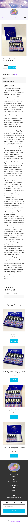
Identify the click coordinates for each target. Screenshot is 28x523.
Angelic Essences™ (7, 2)
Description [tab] (6, 78)
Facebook (14, 490)
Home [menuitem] (14, 476)
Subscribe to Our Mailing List (14, 6)
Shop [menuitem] (14, 479)
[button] (14, 511)
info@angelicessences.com (14, 497)
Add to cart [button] (14, 341)
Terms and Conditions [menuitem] (14, 482)
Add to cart (12, 67)
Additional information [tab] (9, 81)
